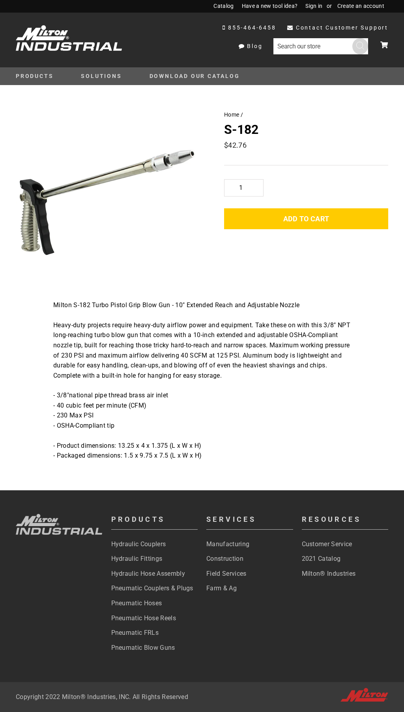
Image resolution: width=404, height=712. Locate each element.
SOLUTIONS (101, 76)
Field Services (226, 573)
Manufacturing (227, 544)
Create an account (360, 6)
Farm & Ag (221, 588)
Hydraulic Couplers (138, 544)
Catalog (223, 6)
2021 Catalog (321, 558)
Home (231, 114)
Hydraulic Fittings (137, 558)
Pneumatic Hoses (136, 603)
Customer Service (327, 544)
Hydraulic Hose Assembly (148, 573)
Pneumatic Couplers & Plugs (152, 588)
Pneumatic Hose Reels (143, 618)
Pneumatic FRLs (135, 632)
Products (34, 76)
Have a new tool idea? (270, 6)
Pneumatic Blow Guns (143, 647)
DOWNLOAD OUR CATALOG (195, 76)
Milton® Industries (329, 573)
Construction (224, 558)
